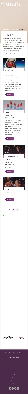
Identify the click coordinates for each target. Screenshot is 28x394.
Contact (14, 377)
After (7, 190)
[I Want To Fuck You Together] (14, 151)
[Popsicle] (14, 106)
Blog (14, 383)
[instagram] (10, 388)
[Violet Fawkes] (10, 3)
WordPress (19, 353)
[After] (14, 183)
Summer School (10, 70)
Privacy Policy (14, 380)
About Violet (14, 372)
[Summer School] (14, 64)
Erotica (7, 66)
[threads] (13, 388)
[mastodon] (18, 388)
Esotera (13, 353)
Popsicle (8, 113)
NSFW (14, 374)
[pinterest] (15, 388)
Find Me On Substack (14, 369)
